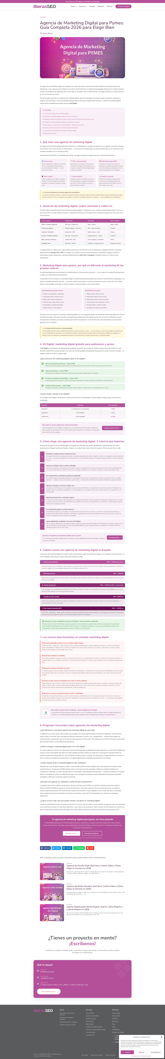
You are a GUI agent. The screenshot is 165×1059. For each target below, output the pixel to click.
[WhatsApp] (38, 977)
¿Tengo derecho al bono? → (112, 428)
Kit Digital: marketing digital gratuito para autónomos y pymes (61, 122)
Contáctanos (116, 1029)
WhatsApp (44, 976)
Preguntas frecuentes (50, 133)
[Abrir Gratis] (76, 6)
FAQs (114, 1027)
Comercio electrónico (92, 1016)
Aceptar (127, 1052)
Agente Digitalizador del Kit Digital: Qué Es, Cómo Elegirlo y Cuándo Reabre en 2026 (95, 908)
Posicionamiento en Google (68, 1022)
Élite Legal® (90, 1021)
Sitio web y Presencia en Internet (67, 1014)
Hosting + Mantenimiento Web (95, 1029)
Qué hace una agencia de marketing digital (56, 113)
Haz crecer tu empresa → (92, 833)
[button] (161, 1037)
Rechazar (141, 1052)
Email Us (43, 970)
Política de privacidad (146, 1056)
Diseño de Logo (91, 1018)
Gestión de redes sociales (68, 1025)
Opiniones (115, 1021)
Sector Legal (116, 1013)
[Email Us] (38, 971)
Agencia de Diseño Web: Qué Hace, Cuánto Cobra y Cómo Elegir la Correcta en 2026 (94, 867)
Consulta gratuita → (115, 537)
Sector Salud (116, 1016)
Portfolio (115, 1018)
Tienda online (90, 1035)
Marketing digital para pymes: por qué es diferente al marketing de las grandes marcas (69, 119)
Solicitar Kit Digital (118, 1032)
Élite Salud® (90, 1024)
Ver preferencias (155, 1052)
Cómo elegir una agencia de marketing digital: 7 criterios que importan (64, 125)
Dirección (44, 983)
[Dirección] (38, 984)
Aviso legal (84, 1055)
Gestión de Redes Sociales (94, 1027)
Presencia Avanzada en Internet (67, 1018)
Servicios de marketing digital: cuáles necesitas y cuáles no (61, 116)
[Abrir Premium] (86, 6)
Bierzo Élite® (90, 1013)
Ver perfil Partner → (111, 715)
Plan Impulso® (90, 1032)
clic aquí (96, 2)
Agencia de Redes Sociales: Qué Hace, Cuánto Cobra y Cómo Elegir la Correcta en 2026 (95, 887)
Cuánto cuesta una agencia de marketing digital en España (61, 128)
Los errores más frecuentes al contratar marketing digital (60, 130)
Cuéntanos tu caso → (71, 833)
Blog (113, 1024)
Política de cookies (135, 1056)
